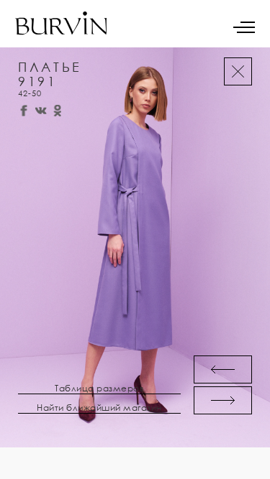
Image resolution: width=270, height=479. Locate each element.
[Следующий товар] (223, 400)
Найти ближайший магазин (99, 408)
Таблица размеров (99, 388)
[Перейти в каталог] (238, 71)
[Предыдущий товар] (223, 369)
